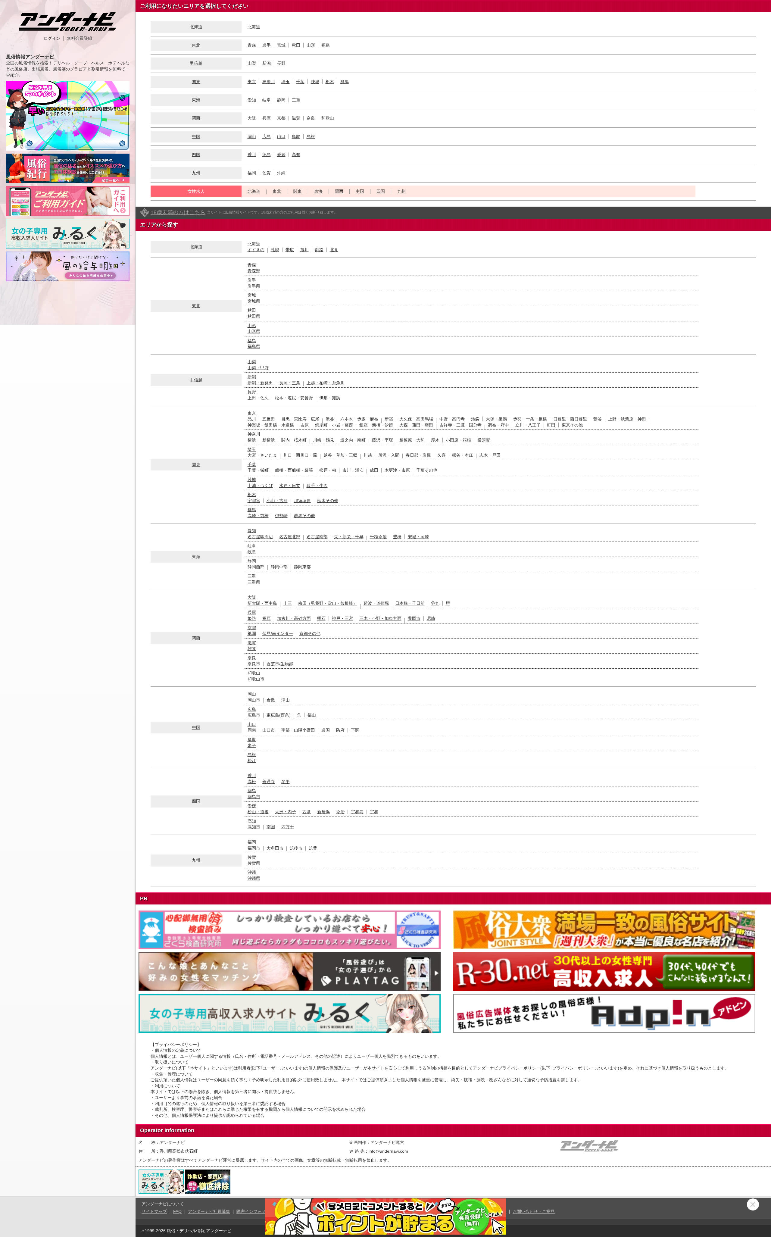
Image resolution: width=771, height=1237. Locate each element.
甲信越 (196, 63)
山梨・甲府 (258, 367)
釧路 (319, 249)
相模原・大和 (412, 440)
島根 (311, 136)
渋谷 (330, 419)
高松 (252, 781)
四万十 (287, 826)
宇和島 (357, 811)
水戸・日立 (289, 485)
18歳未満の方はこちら (178, 212)
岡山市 (254, 700)
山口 (281, 136)
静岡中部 (279, 566)
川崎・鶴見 (323, 440)
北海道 (254, 26)
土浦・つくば (260, 485)
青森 (252, 45)
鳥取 (296, 136)
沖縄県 (254, 878)
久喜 (441, 455)
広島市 (254, 715)
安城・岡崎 (418, 536)
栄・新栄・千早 (349, 536)
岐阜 (266, 100)
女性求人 (196, 191)
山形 (311, 45)
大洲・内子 (285, 811)
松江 (252, 760)
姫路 (252, 618)
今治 (340, 811)
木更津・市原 (397, 470)
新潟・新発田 (260, 382)
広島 (266, 136)
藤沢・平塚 (382, 440)
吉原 (304, 425)
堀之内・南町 (353, 440)
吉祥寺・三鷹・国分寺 (460, 425)
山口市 (268, 730)
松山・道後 (258, 811)
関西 (196, 118)
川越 (368, 455)
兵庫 (266, 118)
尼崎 (431, 618)
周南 (252, 730)
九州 (196, 172)
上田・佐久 (258, 397)
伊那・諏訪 (329, 397)
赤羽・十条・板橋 (530, 419)
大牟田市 (275, 848)
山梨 (252, 63)
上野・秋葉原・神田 (627, 419)
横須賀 (483, 440)
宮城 (281, 45)
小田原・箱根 (458, 440)
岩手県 (254, 286)
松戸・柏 (327, 470)
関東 (196, 81)
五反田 (268, 419)
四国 (196, 154)
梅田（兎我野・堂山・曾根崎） (327, 603)
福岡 (252, 172)
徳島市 (254, 796)
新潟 (266, 63)
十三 (287, 603)
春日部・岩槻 (418, 455)
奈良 (311, 118)
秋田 (296, 45)
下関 (355, 730)
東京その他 (572, 425)
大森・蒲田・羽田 (416, 425)
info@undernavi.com (388, 1151)
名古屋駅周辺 (260, 536)
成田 (374, 470)
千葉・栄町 (258, 470)
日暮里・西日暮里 (570, 419)
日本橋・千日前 (410, 603)
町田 (551, 425)
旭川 (304, 249)
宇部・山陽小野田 (298, 730)
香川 (252, 154)
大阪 (252, 118)
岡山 (252, 136)
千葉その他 (426, 470)
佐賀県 (254, 863)
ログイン (52, 38)
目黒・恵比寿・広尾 (300, 419)
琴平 (285, 781)
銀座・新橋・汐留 (376, 425)
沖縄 (281, 172)
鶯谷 (597, 419)
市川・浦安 (353, 470)
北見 (334, 249)
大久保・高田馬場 (416, 419)
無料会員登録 (79, 38)
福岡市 (254, 848)
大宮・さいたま (262, 455)
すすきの (256, 249)
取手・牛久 (317, 485)
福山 (311, 715)
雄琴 (252, 648)
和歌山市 (256, 678)
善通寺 (268, 781)
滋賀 (296, 118)
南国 (271, 826)
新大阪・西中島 (262, 603)
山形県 (254, 331)
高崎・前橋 (258, 515)
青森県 (254, 270)
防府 (340, 730)
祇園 (252, 633)
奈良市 (254, 663)
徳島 (266, 154)
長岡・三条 (289, 382)
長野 (281, 63)
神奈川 (268, 81)
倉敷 (271, 700)
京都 (281, 118)
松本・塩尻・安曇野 (294, 397)
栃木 (330, 81)
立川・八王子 (528, 425)
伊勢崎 (281, 515)
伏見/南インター (277, 633)
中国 (196, 136)
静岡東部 (302, 566)
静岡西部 (256, 566)
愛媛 (281, 154)
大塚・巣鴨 (496, 419)
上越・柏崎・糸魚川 (326, 382)
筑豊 (313, 848)
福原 (266, 618)
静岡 (281, 100)
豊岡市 (414, 618)
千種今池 (378, 536)
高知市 (254, 826)
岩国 (325, 730)
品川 (252, 419)
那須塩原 (302, 500)
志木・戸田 (490, 455)
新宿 (389, 419)
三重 (296, 100)
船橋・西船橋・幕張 (294, 470)
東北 (196, 45)
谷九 (435, 603)
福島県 (254, 346)
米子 (252, 745)
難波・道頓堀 (376, 603)
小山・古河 (277, 500)
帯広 (290, 249)
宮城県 (254, 301)
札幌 (275, 249)
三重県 (254, 582)
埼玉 (285, 81)
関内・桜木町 (294, 440)
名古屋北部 (289, 536)
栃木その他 (327, 500)
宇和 (374, 811)
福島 (325, 45)
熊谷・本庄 (462, 455)
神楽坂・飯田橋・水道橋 (271, 425)
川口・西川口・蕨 (300, 455)
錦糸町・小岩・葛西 (334, 425)
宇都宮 (254, 500)
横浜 (252, 440)
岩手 (266, 45)
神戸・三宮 (342, 618)
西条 (306, 811)
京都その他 (309, 633)
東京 (252, 81)
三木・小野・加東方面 (380, 618)
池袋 (475, 419)
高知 (296, 154)
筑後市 (296, 848)
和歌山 (327, 118)
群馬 (344, 81)
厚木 (435, 440)
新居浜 (323, 811)
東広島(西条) (279, 715)
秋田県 (254, 316)
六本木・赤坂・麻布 (359, 419)
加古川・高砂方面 (294, 618)
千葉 (300, 81)
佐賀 (266, 172)
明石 (321, 618)
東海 (318, 191)
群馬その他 (304, 515)
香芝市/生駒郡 (280, 663)
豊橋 (397, 536)
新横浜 (268, 440)
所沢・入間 (388, 455)
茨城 (315, 81)
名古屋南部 (317, 536)
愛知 (252, 100)
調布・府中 (498, 425)
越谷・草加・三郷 (340, 455)
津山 (285, 700)
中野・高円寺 (452, 419)
